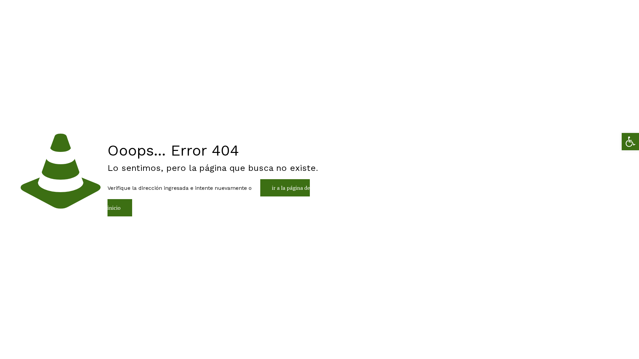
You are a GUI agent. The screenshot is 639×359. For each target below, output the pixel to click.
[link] (630, 141)
